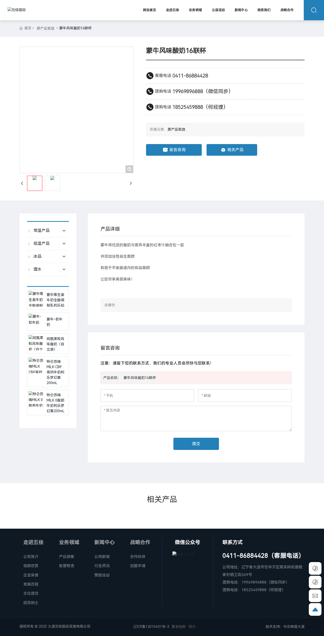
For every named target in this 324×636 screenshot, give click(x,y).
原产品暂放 (45, 28)
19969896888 (254, 582)
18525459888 (254, 590)
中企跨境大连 (294, 627)
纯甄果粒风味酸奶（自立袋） (55, 344)
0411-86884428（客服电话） (263, 555)
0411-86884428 (190, 76)
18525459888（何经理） (200, 107)
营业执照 (179, 627)
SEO (191, 627)
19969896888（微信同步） (202, 91)
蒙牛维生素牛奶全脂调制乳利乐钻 (55, 300)
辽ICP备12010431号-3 (151, 627)
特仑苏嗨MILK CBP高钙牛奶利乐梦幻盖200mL (55, 372)
